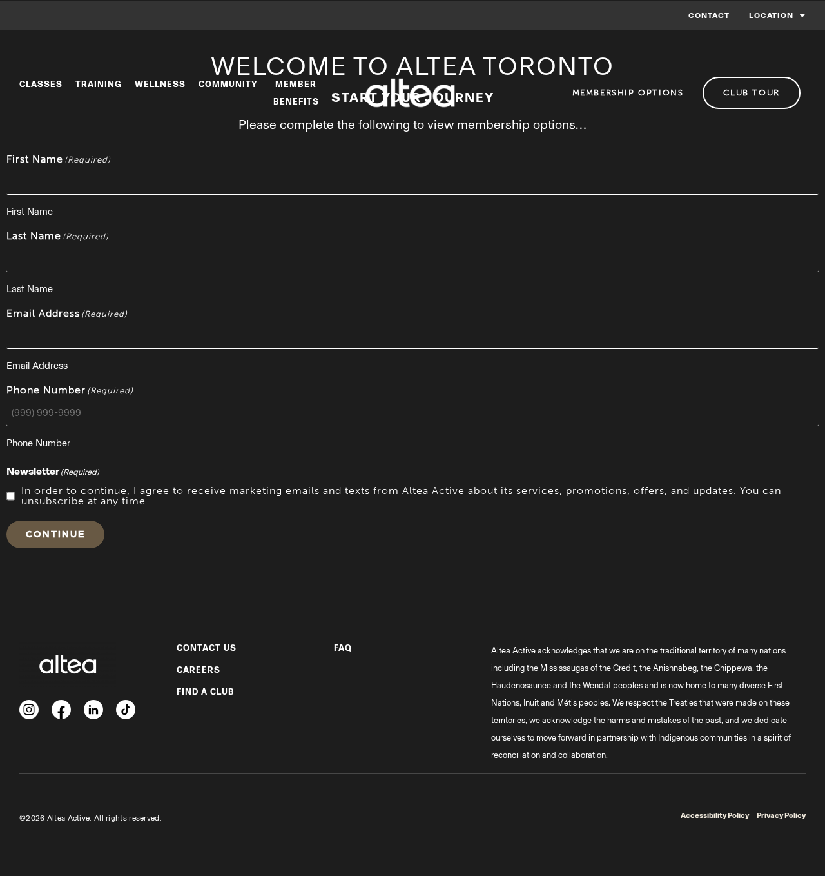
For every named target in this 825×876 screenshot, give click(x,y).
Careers (198, 670)
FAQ (343, 648)
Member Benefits (296, 92)
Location (771, 15)
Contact (709, 15)
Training (98, 84)
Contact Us (207, 648)
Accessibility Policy (715, 815)
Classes (41, 84)
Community (228, 84)
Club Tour (751, 92)
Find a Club (206, 692)
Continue (55, 533)
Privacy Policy (781, 815)
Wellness (160, 84)
